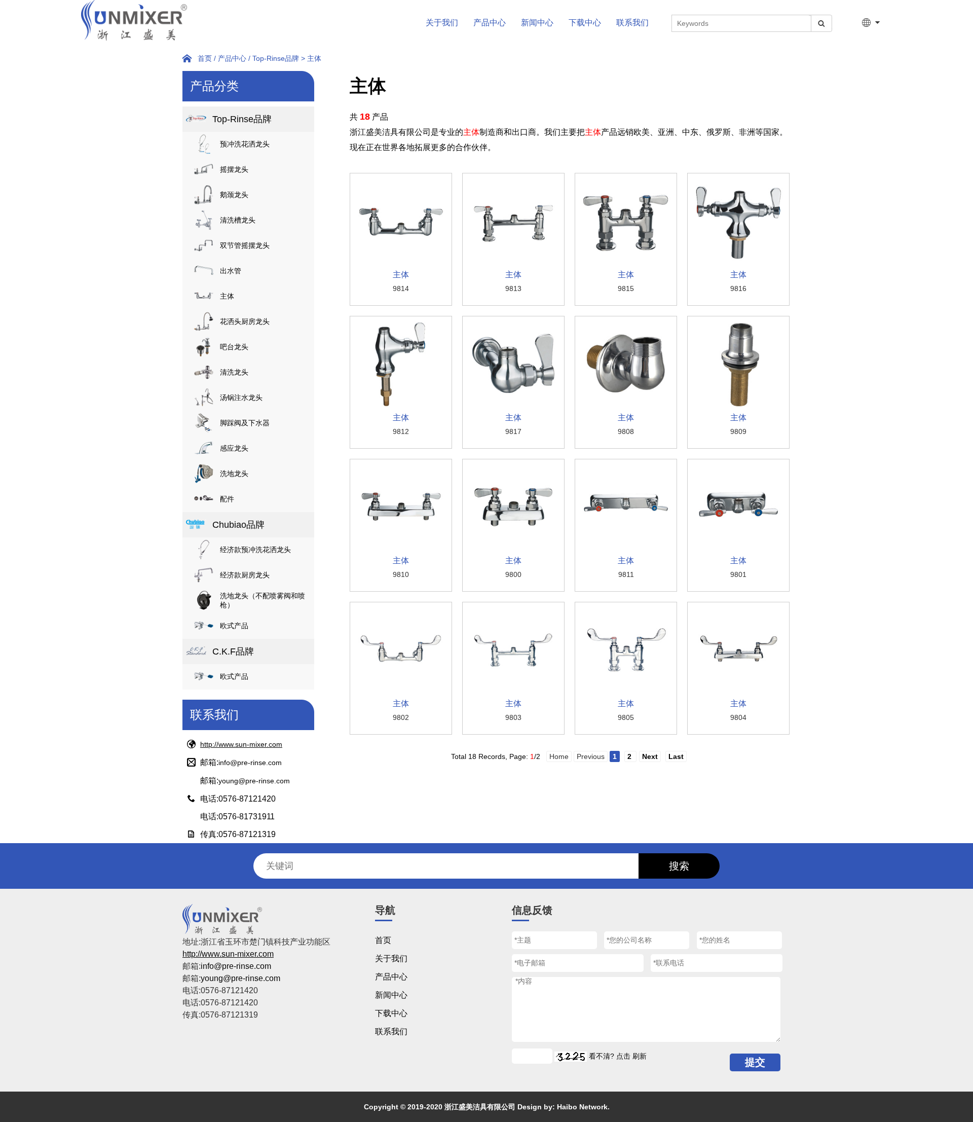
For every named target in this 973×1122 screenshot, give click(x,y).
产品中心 (489, 22)
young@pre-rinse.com (254, 781)
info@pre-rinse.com (250, 762)
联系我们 (632, 22)
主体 (314, 58)
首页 (205, 58)
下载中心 (585, 22)
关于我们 (442, 22)
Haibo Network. (583, 1107)
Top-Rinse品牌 (275, 58)
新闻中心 (537, 22)
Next (650, 756)
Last (676, 756)
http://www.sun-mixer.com (241, 744)
